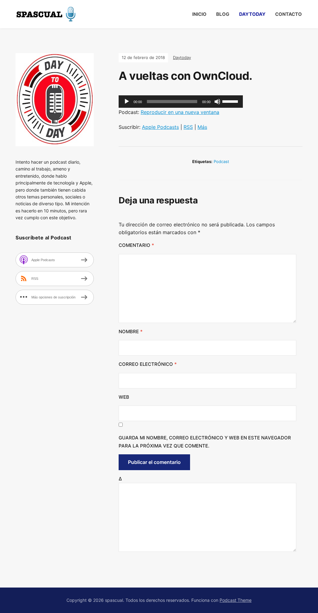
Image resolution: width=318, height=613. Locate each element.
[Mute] (217, 101)
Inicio (199, 14)
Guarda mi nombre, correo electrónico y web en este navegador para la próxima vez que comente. (205, 442)
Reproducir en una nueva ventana (180, 112)
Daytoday (252, 14)
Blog (222, 14)
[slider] (231, 101)
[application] (181, 101)
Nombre (131, 331)
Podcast (221, 161)
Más (202, 127)
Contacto (288, 14)
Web (124, 397)
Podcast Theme (236, 600)
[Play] (127, 101)
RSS (188, 127)
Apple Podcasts (160, 127)
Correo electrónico (148, 364)
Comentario (136, 245)
